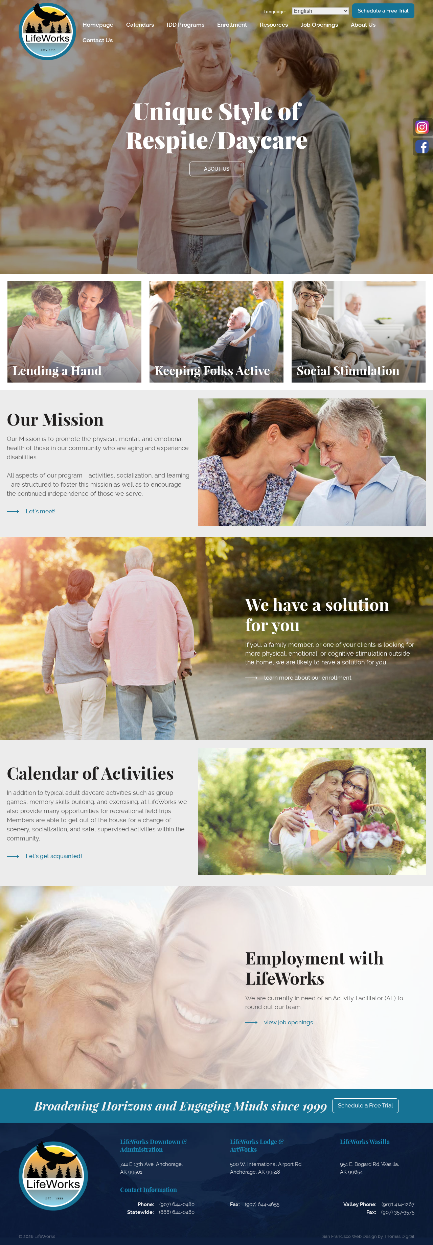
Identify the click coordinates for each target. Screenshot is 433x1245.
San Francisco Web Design (349, 1236)
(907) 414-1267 (398, 1204)
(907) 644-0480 (177, 1204)
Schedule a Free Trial (383, 11)
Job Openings (319, 24)
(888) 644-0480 (177, 1212)
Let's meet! (40, 511)
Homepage (98, 24)
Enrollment (232, 24)
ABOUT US (216, 169)
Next (384, 137)
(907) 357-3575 (397, 1212)
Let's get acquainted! (54, 856)
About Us (363, 24)
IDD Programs (185, 24)
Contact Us (98, 40)
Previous (41, 137)
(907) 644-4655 (262, 1204)
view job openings (288, 1022)
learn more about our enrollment (307, 677)
